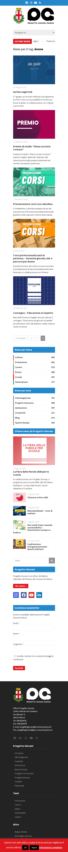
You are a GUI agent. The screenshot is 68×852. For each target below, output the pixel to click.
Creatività (20, 412)
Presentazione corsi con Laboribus (33, 204)
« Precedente (20, 338)
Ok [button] (25, 847)
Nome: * (16, 633)
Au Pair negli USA (22, 91)
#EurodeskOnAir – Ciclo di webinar (40, 512)
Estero (18, 372)
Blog (17, 417)
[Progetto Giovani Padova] (33, 22)
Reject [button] (34, 847)
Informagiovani (23, 398)
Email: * (16, 623)
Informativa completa (50, 847)
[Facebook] (24, 595)
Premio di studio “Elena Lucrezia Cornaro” (31, 148)
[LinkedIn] (39, 595)
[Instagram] (16, 595)
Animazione (21, 408)
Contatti (18, 781)
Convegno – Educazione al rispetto (33, 312)
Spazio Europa (22, 422)
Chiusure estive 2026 (37, 497)
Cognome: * (18, 644)
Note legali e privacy (23, 836)
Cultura (19, 357)
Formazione (21, 362)
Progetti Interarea (24, 403)
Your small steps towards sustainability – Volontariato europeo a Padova (32, 529)
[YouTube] (31, 595)
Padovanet (19, 785)
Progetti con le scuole (24, 773)
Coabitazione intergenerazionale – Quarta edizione (37, 547)
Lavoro (18, 367)
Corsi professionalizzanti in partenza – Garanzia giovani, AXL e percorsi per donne (32, 258)
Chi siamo (19, 753)
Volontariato (21, 382)
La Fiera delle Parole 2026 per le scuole (31, 473)
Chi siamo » (20, 585)
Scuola (18, 377)
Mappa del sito (21, 831)
